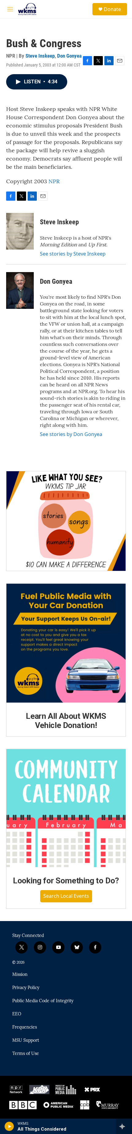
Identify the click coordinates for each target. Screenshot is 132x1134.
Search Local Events (66, 896)
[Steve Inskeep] (20, 231)
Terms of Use (25, 1053)
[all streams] (124, 1126)
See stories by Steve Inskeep (73, 253)
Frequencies (24, 1027)
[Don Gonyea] (20, 290)
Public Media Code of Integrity (42, 1001)
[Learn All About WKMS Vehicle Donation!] (66, 643)
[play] (9, 1126)
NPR (54, 181)
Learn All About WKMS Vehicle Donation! (66, 720)
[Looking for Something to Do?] (66, 808)
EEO (16, 1014)
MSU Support (25, 1040)
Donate (112, 9)
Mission (20, 974)
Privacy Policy (25, 987)
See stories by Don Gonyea (71, 434)
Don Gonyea (69, 56)
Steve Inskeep (40, 56)
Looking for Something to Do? (66, 880)
